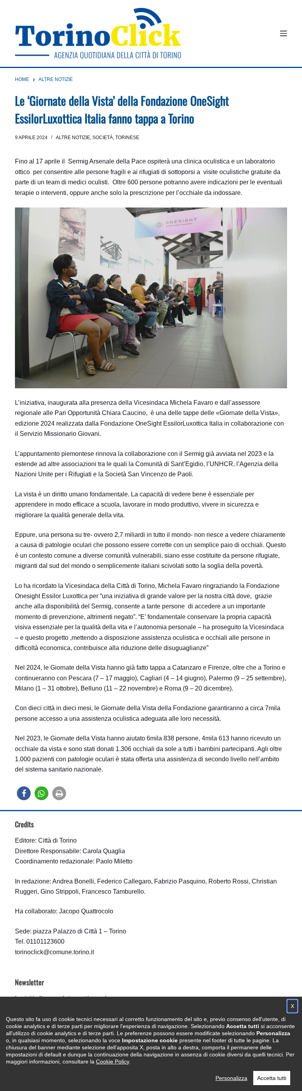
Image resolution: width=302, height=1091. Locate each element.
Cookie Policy (112, 1061)
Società (102, 137)
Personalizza (231, 1078)
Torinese (127, 137)
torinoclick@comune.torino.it (54, 952)
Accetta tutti (271, 1078)
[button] (24, 793)
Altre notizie (73, 137)
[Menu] (283, 33)
